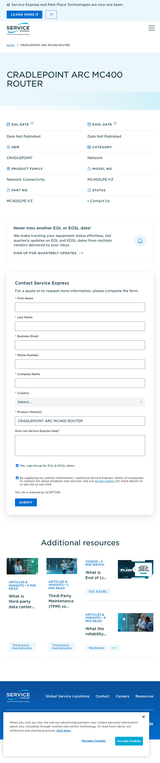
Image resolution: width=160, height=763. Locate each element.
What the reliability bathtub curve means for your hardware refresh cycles (95, 631)
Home (11, 45)
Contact (103, 696)
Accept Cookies (129, 741)
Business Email (26, 336)
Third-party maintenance (22, 647)
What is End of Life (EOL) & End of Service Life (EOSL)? (96, 575)
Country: (22, 393)
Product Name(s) (28, 412)
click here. (63, 730)
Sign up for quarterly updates (46, 253)
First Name (24, 298)
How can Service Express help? (37, 430)
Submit (26, 502)
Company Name (27, 374)
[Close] (143, 716)
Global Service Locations (67, 696)
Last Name (23, 317)
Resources (144, 696)
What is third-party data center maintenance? (22, 601)
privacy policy (105, 481)
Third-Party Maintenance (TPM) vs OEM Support (61, 601)
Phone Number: (27, 355)
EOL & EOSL (98, 591)
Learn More (23, 14)
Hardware (96, 648)
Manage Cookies (94, 740)
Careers (122, 696)
